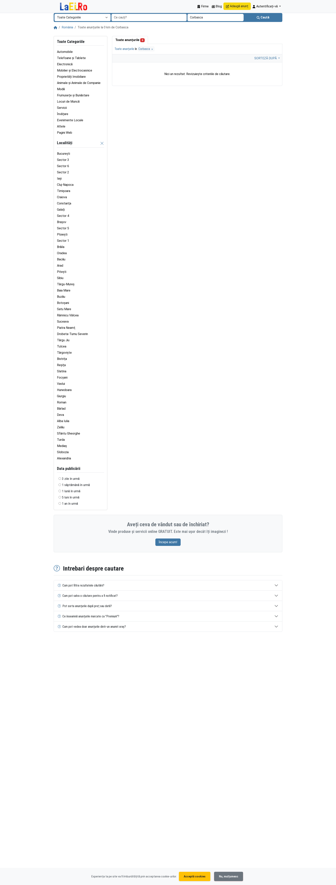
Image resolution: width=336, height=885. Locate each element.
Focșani (62, 377)
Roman (61, 402)
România (67, 27)
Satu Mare (64, 309)
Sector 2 (63, 172)
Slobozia (63, 452)
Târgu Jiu (63, 340)
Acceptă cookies (195, 876)
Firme (204, 6)
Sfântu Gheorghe (68, 433)
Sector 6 (63, 166)
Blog (218, 6)
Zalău (60, 427)
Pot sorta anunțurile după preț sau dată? (87, 606)
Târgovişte (64, 352)
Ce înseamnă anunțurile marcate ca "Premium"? (90, 616)
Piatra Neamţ (66, 328)
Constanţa (64, 203)
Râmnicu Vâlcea (68, 315)
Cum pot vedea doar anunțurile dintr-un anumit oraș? (94, 626)
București (63, 153)
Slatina (61, 371)
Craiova (62, 197)
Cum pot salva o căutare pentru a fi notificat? (90, 596)
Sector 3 (63, 160)
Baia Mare (63, 290)
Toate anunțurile (129, 40)
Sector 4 (63, 216)
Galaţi (61, 209)
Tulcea (61, 346)
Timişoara (63, 191)
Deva (60, 415)
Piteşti (61, 272)
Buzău (61, 296)
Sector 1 (63, 241)
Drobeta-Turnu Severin (72, 334)
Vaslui (61, 384)
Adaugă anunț (238, 6)
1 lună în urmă (71, 491)
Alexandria (64, 458)
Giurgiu (61, 396)
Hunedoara (64, 390)
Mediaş (62, 446)
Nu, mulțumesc (228, 876)
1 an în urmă (70, 503)
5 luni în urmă (70, 497)
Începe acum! (168, 542)
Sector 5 (63, 228)
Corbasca (144, 49)
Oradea (62, 253)
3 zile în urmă (71, 479)
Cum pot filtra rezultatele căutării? (83, 585)
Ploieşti (62, 234)
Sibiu (60, 278)
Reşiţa (61, 365)
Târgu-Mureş (65, 284)
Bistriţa (62, 359)
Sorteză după (265, 58)
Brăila (60, 247)
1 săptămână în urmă (76, 485)
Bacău (61, 259)
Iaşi (59, 178)
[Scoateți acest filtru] (102, 143)
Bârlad (61, 408)
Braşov (61, 222)
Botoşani (63, 303)
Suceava (63, 321)
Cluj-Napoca (65, 185)
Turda (61, 440)
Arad (60, 265)
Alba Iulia (63, 421)
